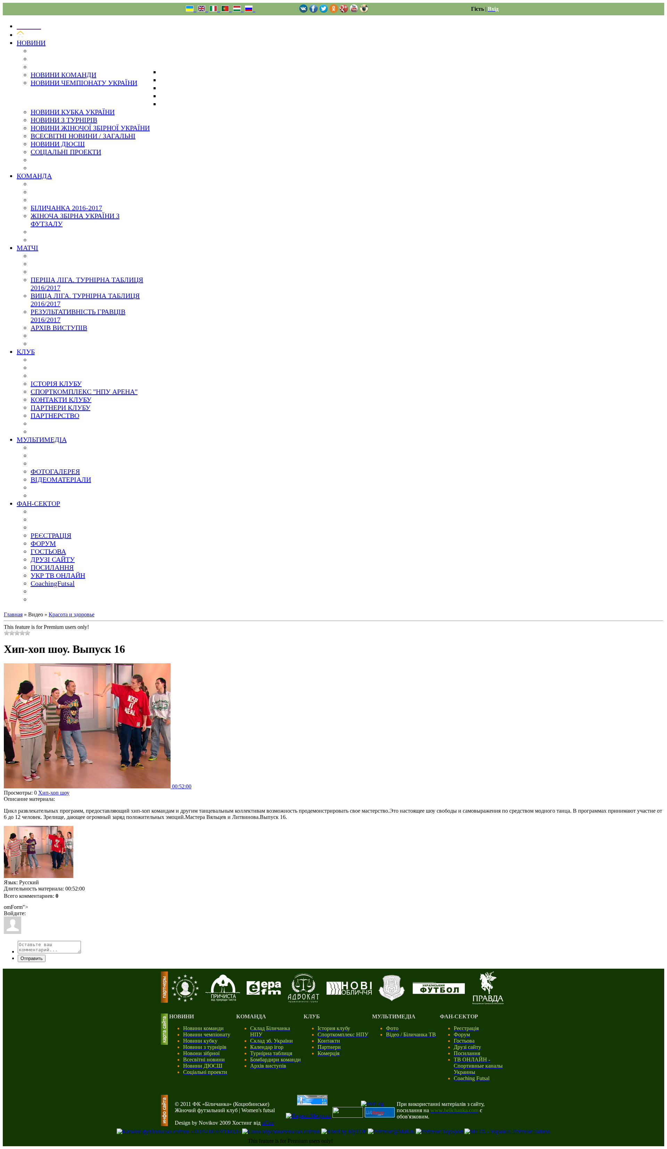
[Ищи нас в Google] (343, 11)
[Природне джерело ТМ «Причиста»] (222, 999)
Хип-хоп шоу (53, 793)
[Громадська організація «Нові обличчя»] (349, 993)
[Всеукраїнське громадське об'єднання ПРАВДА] (488, 1003)
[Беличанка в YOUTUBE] (353, 11)
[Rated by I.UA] (347, 1116)
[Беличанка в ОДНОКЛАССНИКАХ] (333, 11)
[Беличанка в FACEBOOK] (313, 11)
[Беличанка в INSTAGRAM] (364, 11)
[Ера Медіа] (264, 993)
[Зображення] (38, 852)
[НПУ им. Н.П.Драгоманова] (185, 1000)
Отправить (31, 958)
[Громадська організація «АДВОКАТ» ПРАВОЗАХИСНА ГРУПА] (303, 1001)
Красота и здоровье (71, 614)
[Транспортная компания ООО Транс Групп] (391, 1000)
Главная (13, 614)
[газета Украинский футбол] (439, 992)
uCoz (268, 1123)
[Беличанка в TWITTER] (323, 11)
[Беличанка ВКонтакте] (303, 11)
